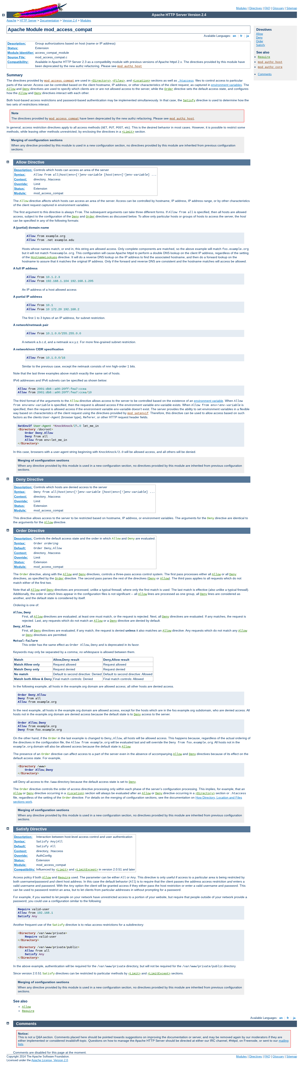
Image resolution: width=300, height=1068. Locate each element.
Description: (16, 43)
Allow (11, 89)
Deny (25, 89)
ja (248, 35)
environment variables (226, 85)
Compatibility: (18, 62)
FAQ (267, 8)
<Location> (141, 80)
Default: (20, 548)
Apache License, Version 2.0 (49, 1060)
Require (264, 57)
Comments (265, 74)
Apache (11, 20)
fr (241, 35)
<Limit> (128, 132)
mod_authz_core (270, 67)
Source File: (16, 57)
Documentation (49, 20)
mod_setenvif (137, 413)
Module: (20, 193)
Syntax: (19, 174)
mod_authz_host (129, 66)
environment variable (208, 400)
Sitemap (291, 8)
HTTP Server (28, 20)
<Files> (118, 80)
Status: (12, 48)
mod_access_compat (59, 80)
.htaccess (186, 80)
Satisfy (189, 100)
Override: (21, 184)
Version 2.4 (70, 20)
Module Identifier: (20, 52)
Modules (241, 8)
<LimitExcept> (86, 869)
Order (168, 89)
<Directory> (101, 80)
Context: (20, 179)
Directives (255, 8)
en (234, 35)
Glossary (278, 8)
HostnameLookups (44, 257)
